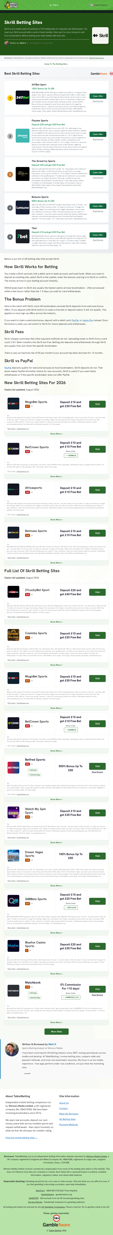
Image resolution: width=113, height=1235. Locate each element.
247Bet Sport (39, 84)
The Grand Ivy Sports (43, 161)
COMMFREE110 (72, 997)
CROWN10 (72, 455)
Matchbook (33, 982)
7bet (34, 228)
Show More (55, 433)
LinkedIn (27, 1073)
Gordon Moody (35, 1202)
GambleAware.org (23, 429)
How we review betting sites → (22, 1137)
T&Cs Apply (12, 429)
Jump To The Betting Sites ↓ (56, 64)
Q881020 (72, 907)
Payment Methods (68, 1124)
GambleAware (47, 1194)
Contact (63, 1108)
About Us (64, 1102)
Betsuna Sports (40, 196)
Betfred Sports (35, 760)
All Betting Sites (67, 1119)
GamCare (40, 1190)
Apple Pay (88, 320)
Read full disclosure (96, 58)
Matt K (23, 43)
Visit (97, 404)
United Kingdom (100, 5)
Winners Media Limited (96, 1156)
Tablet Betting (55, 1230)
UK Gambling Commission (53, 1207)
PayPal (75, 320)
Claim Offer (98, 96)
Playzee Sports (40, 120)
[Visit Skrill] (99, 36)
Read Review (98, 101)
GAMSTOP (33, 1198)
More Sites (56, 1031)
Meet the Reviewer (69, 1113)
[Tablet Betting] (11, 5)
